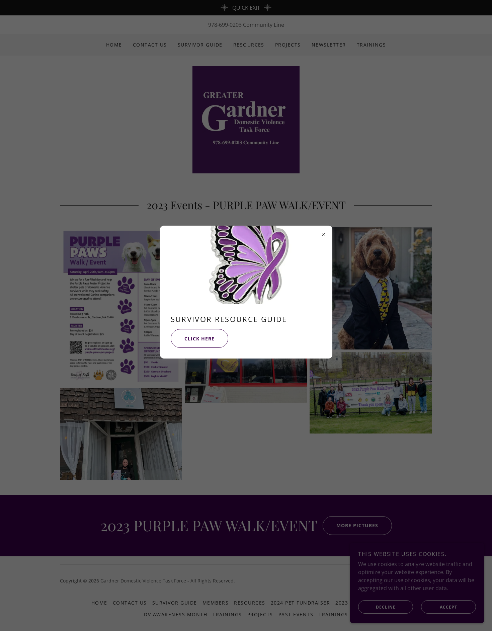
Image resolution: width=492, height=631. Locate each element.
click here (199, 338)
